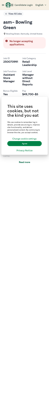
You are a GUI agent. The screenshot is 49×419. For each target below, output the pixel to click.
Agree (24, 143)
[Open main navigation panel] (3, 5)
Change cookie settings (24, 138)
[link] (8, 5)
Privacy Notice (24, 150)
